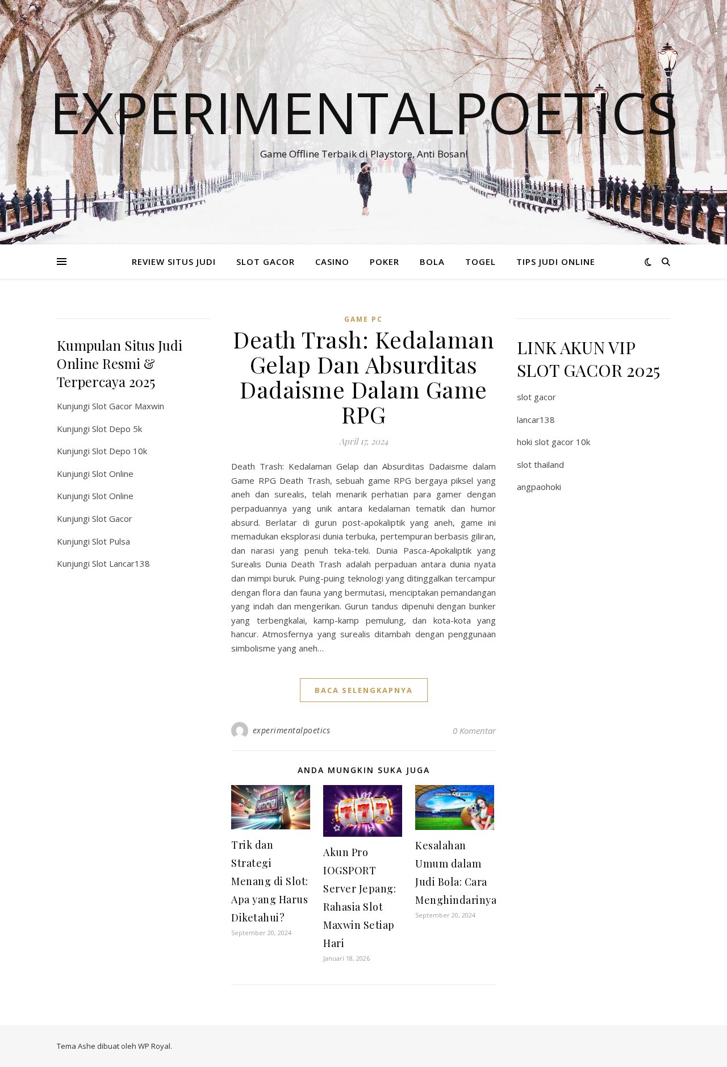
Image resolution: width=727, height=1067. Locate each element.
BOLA (432, 261)
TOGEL (480, 261)
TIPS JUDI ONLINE (555, 261)
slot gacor (536, 396)
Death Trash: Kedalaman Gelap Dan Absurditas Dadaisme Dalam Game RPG (363, 376)
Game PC (363, 319)
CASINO (332, 261)
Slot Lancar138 (121, 563)
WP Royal (154, 1046)
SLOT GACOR (265, 261)
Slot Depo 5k (117, 428)
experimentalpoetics (292, 730)
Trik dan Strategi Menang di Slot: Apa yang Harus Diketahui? (269, 881)
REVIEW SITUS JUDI (174, 261)
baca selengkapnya (364, 690)
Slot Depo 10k (119, 450)
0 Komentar (474, 730)
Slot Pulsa (111, 541)
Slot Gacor (112, 518)
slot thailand (540, 464)
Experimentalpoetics (363, 112)
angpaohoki (539, 486)
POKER (384, 261)
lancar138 (536, 419)
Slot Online (112, 473)
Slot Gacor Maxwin (128, 406)
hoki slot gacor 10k (553, 441)
